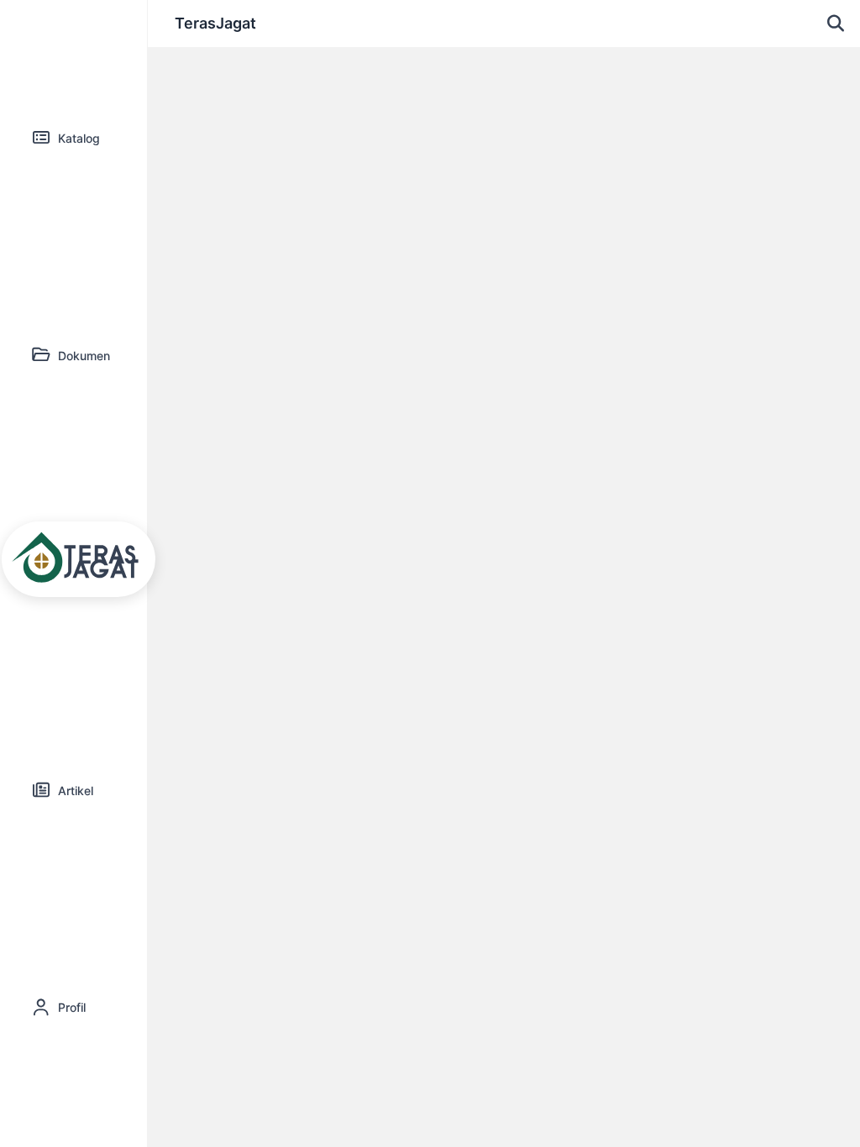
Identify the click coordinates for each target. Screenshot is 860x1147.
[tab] (73, 138)
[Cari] (835, 23)
